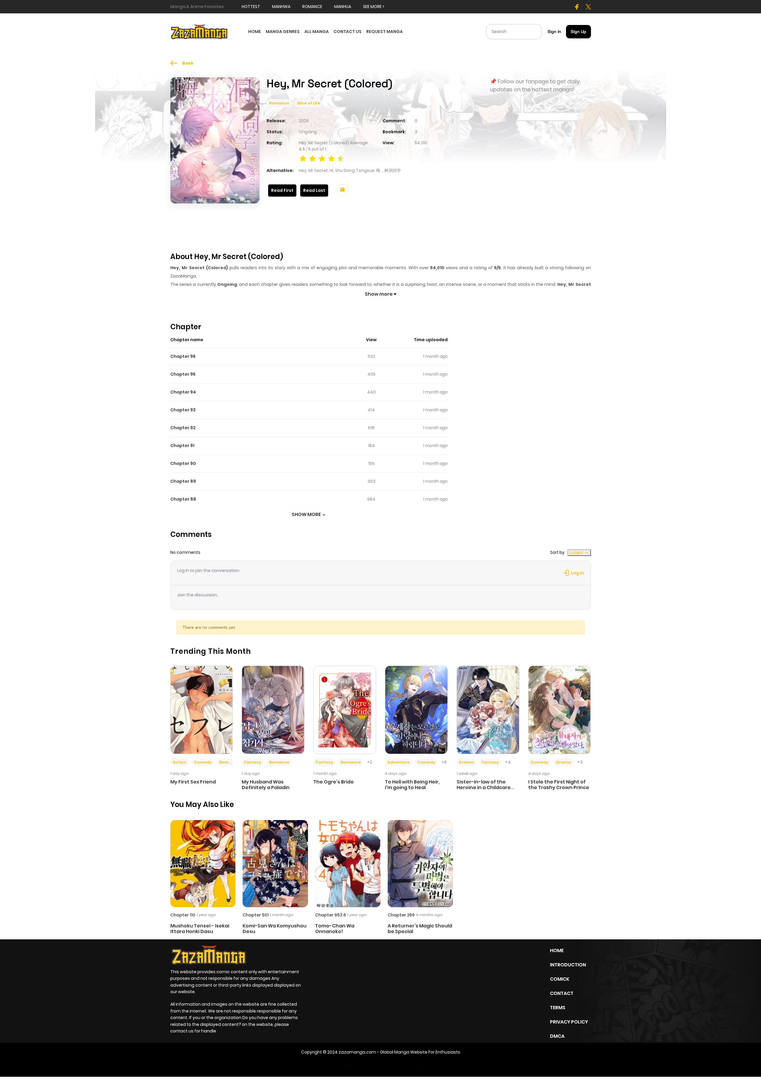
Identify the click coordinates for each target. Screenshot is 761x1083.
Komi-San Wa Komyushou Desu (274, 928)
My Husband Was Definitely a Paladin (266, 784)
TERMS (557, 1007)
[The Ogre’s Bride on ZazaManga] (345, 709)
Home (557, 950)
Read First (282, 190)
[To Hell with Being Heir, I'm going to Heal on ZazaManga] (416, 709)
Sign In (554, 31)
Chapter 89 (183, 481)
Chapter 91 (182, 446)
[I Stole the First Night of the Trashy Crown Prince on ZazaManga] (560, 709)
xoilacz (363, 1065)
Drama (466, 762)
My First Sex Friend (193, 781)
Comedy (203, 762)
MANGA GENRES (283, 32)
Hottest (251, 7)
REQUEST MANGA (384, 32)
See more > (373, 7)
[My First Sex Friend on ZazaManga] (202, 709)
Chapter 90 (183, 463)
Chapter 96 (183, 356)
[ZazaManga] (199, 31)
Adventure (398, 762)
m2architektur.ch (414, 1065)
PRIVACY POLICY (569, 1021)
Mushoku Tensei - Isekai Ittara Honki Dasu (199, 928)
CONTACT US (347, 32)
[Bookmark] (342, 190)
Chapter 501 (256, 915)
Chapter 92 (183, 428)
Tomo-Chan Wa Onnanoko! (334, 928)
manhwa (281, 7)
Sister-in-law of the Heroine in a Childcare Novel (484, 787)
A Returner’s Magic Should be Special (420, 928)
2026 (304, 121)
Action (179, 762)
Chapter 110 (182, 915)
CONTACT (561, 993)
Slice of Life (308, 103)
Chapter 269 (401, 915)
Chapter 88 (183, 499)
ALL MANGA (316, 32)
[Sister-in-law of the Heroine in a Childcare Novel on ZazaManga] (488, 709)
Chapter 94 (183, 392)
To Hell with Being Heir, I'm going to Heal (412, 784)
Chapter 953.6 (330, 915)
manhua (342, 7)
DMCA (557, 1036)
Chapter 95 (183, 374)
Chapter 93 (183, 410)
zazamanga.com (357, 1052)
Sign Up (578, 31)
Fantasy (252, 762)
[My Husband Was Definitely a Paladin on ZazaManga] (273, 709)
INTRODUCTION (568, 964)
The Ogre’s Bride (333, 781)
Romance (279, 103)
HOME (254, 32)
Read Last (314, 190)
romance (312, 7)
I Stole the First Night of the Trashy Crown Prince (558, 784)
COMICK (559, 979)
